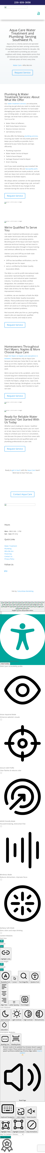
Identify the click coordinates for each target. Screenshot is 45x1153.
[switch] (1, 720)
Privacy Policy (9, 559)
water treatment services (17, 104)
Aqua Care (31, 470)
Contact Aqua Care (22, 494)
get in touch (16, 470)
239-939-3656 (22, 2)
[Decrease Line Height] (2, 969)
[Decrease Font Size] (2, 946)
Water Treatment (10, 546)
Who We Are (8, 551)
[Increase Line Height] (2, 964)
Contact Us (8, 556)
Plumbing (7, 549)
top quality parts (31, 169)
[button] (1, 613)
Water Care (17, 65)
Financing (8, 554)
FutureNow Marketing (25, 591)
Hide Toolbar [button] (5, 664)
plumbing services (31, 136)
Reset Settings (5, 1137)
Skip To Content (6, 1134)
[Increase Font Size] (2, 941)
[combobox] (22, 606)
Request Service (22, 72)
